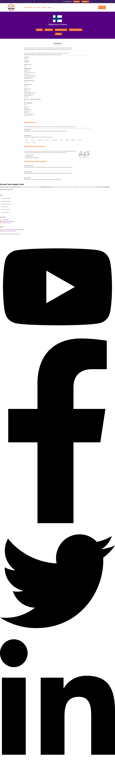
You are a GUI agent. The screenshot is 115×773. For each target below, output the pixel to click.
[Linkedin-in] (57, 770)
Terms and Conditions (5, 209)
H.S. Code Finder (4, 206)
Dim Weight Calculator (6, 201)
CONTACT (43, 7)
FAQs (34, 7)
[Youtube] (57, 337)
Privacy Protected (5, 212)
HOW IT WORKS (28, 7)
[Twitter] (57, 638)
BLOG (38, 7)
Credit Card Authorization (6, 204)
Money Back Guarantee (6, 198)
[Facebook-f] (57, 522)
